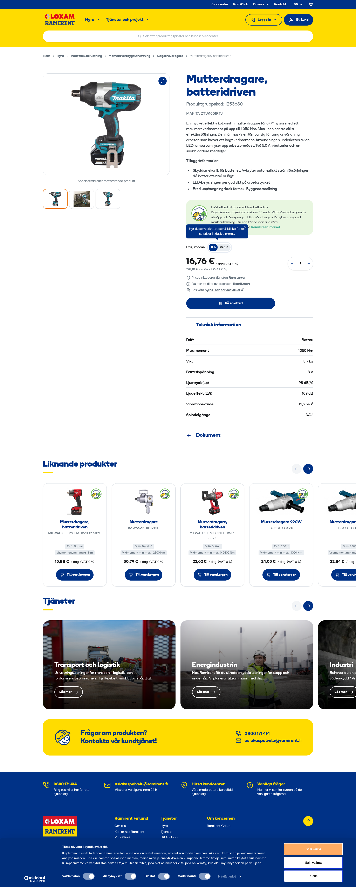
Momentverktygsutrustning (129, 56)
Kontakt (280, 4)
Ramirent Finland (131, 819)
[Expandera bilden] (162, 81)
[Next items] (308, 469)
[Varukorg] (311, 4)
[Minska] (292, 263)
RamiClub (240, 4)
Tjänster (169, 819)
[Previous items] (297, 469)
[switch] (130, 876)
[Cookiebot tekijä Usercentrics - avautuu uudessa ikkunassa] (35, 879)
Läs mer (109, 664)
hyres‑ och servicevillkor (222, 290)
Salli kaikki (313, 849)
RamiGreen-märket (265, 227)
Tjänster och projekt (124, 20)
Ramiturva (237, 277)
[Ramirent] (60, 19)
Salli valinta (313, 862)
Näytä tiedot (227, 876)
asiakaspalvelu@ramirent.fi (273, 740)
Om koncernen (221, 819)
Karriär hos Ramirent (129, 832)
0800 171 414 (257, 734)
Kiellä (313, 876)
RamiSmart (241, 284)
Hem (46, 56)
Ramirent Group (218, 826)
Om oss (258, 4)
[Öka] (308, 263)
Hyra (89, 20)
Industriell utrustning (86, 56)
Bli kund (302, 19)
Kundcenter (219, 4)
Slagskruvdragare (170, 56)
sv (296, 4)
